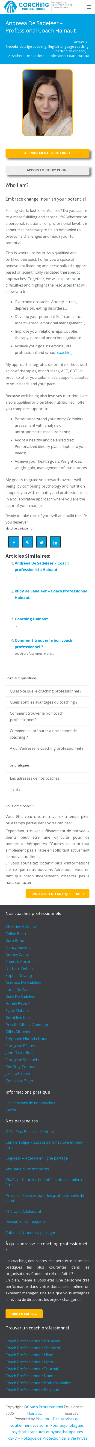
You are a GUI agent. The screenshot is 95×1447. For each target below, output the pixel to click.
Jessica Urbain (18, 1073)
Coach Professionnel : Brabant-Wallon (38, 1382)
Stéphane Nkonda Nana (26, 1038)
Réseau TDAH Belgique (26, 1222)
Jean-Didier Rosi (19, 1052)
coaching (65, 352)
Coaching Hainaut (31, 618)
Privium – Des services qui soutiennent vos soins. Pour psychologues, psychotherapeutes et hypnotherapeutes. (47, 1425)
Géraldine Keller (19, 1017)
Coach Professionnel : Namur (31, 1375)
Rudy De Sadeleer (21, 996)
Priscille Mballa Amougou (27, 1024)
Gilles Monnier (18, 1031)
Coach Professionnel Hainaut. (45, 1410)
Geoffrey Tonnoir (21, 1066)
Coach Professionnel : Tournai (32, 1368)
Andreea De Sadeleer (24, 982)
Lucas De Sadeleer (21, 989)
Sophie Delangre (20, 975)
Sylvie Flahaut (17, 1010)
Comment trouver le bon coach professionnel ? (36, 716)
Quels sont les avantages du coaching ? (43, 702)
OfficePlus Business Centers (30, 1131)
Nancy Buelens (18, 947)
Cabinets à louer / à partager (31, 1232)
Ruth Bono (15, 940)
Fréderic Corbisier (21, 961)
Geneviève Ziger (19, 1080)
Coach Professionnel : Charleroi (33, 1347)
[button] (89, 7)
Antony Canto (17, 954)
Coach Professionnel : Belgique (32, 1389)
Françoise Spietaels (22, 1059)
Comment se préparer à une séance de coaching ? (43, 734)
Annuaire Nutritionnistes (27, 1169)
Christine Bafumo (21, 926)
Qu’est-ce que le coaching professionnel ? (45, 691)
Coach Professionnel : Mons (30, 1361)
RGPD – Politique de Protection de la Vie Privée (47, 1438)
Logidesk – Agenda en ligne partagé (37, 1158)
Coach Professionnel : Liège (29, 1354)
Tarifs (15, 789)
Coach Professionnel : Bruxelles (33, 1340)
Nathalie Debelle (20, 968)
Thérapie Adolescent (23, 1211)
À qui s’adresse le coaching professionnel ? (46, 748)
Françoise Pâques (21, 1045)
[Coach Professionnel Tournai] (39, 7)
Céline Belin (16, 933)
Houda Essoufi (18, 1003)
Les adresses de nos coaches (34, 778)
